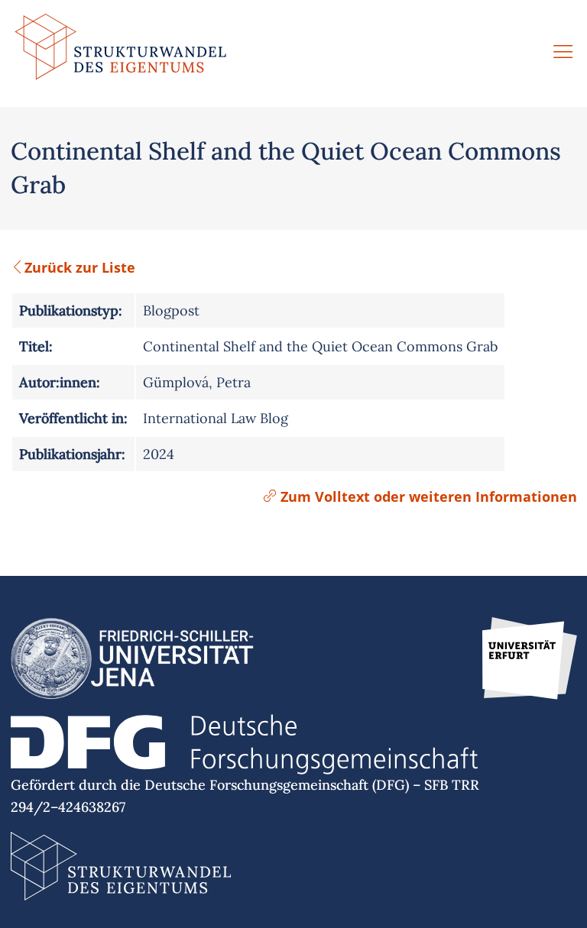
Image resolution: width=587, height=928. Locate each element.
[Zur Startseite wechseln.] (121, 53)
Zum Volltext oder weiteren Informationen (427, 496)
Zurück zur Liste (79, 267)
